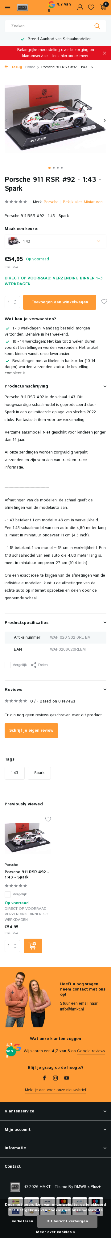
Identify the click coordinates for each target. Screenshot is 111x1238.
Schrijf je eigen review (31, 731)
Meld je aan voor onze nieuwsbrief (55, 1090)
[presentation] (6, 120)
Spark (39, 773)
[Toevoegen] (33, 946)
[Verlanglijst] (91, 8)
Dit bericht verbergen (67, 1221)
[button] (49, 168)
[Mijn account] (80, 8)
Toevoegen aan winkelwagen (59, 302)
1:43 (14, 773)
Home (30, 67)
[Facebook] (44, 1079)
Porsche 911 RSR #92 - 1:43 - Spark (27, 875)
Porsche (51, 202)
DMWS (80, 1187)
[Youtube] (66, 1079)
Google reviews (91, 1051)
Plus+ (96, 1187)
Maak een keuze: (21, 229)
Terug (16, 67)
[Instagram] (55, 1079)
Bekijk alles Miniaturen (83, 202)
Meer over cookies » (55, 1232)
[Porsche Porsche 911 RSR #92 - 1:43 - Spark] (28, 838)
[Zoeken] (98, 26)
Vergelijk (20, 665)
